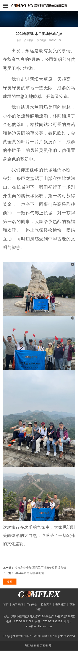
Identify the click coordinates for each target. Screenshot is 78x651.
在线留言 (60, 604)
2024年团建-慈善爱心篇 (29, 573)
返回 (9, 581)
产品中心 (32, 604)
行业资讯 (46, 604)
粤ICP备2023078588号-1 (39, 645)
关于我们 (17, 604)
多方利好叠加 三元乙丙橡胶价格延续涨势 (40, 567)
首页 (5, 604)
